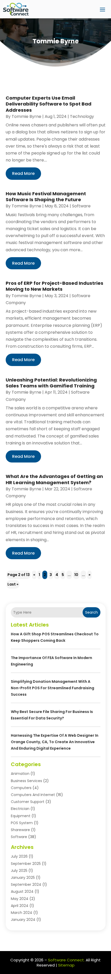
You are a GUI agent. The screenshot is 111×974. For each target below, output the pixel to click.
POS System (22, 822)
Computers (21, 787)
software (81, 206)
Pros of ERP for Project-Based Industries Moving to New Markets (54, 286)
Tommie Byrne (26, 116)
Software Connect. (66, 960)
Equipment (20, 815)
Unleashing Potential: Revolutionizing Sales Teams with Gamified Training (51, 383)
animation (20, 773)
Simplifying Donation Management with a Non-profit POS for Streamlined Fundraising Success (52, 688)
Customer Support (27, 801)
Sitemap (66, 965)
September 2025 (26, 863)
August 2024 (22, 891)
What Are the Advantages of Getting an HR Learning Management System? (54, 479)
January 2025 (23, 877)
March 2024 (21, 912)
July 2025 (19, 870)
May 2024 (19, 898)
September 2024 (26, 884)
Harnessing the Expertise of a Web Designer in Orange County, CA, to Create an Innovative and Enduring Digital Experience (54, 742)
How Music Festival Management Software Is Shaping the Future (46, 196)
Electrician (20, 808)
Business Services (26, 780)
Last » (12, 584)
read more (23, 173)
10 (76, 574)
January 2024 (23, 919)
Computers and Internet (33, 794)
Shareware (20, 829)
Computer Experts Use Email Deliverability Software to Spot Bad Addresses (48, 104)
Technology (82, 116)
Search (91, 612)
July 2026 (19, 856)
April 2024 (19, 905)
